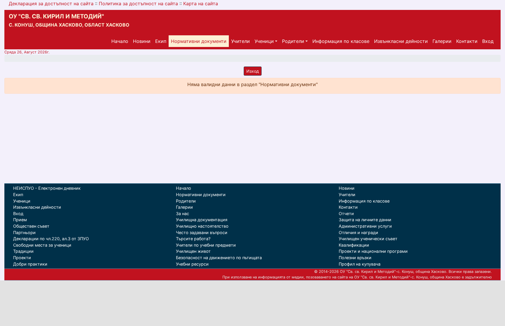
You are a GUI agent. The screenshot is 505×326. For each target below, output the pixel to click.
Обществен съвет (31, 226)
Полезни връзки (355, 257)
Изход (252, 71)
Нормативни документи (198, 41)
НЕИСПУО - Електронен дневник (47, 188)
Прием (20, 219)
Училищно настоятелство (202, 226)
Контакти (467, 41)
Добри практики (30, 264)
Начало (119, 41)
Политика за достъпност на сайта (138, 3)
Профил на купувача (360, 264)
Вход (488, 41)
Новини (142, 41)
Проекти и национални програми (373, 251)
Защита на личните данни (365, 219)
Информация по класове (340, 41)
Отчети (346, 213)
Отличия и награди (358, 232)
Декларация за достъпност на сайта (51, 3)
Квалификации (354, 245)
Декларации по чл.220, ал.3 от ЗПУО (51, 238)
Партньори (24, 232)
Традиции (23, 251)
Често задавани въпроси (201, 232)
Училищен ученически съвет (368, 238)
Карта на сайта (200, 3)
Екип (160, 41)
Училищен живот (193, 251)
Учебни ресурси (192, 264)
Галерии (442, 41)
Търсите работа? (193, 238)
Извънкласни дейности (401, 41)
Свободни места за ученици (42, 245)
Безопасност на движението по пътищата (219, 257)
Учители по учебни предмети (206, 245)
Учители (240, 41)
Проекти (22, 257)
